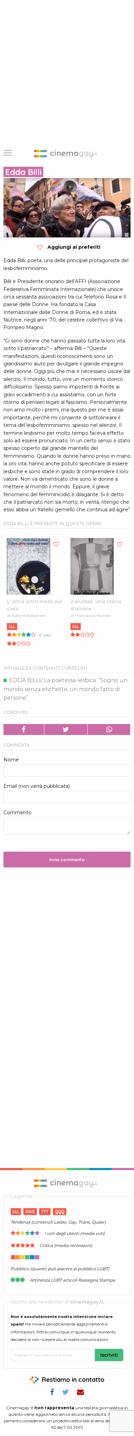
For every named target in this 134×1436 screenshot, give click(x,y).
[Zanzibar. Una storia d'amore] (92, 566)
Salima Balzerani (28, 615)
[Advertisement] (67, 70)
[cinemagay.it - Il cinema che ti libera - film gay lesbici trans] (67, 1182)
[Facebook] (23, 729)
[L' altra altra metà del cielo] (28, 566)
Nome (11, 760)
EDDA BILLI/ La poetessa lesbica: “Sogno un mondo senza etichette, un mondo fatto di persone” (65, 689)
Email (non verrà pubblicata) (36, 786)
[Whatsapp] (109, 729)
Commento (17, 812)
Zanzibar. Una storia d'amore (95, 604)
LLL (12, 626)
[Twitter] (66, 729)
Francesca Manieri (93, 615)
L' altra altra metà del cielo (34, 604)
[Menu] (7, 153)
